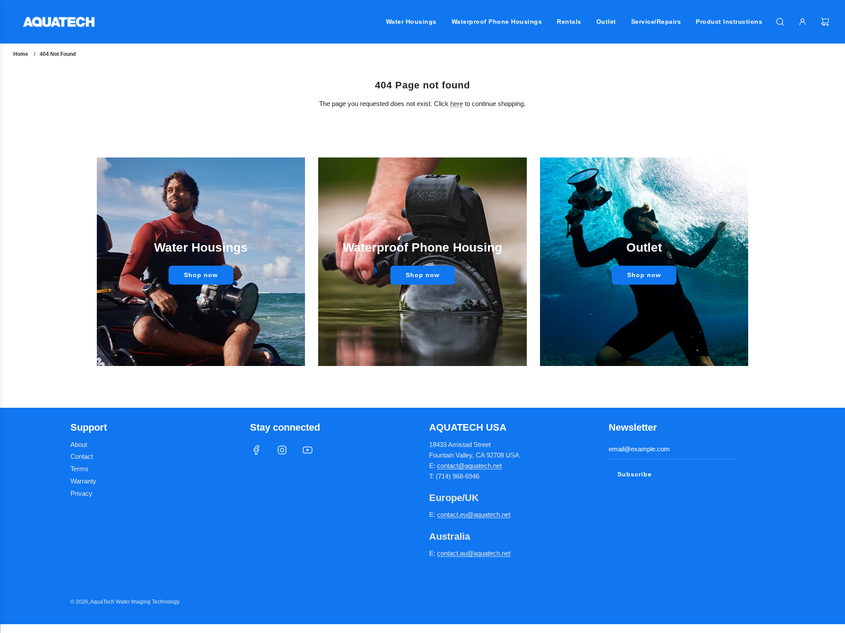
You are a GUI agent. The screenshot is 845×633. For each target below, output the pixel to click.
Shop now (201, 274)
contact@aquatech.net (469, 465)
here (456, 103)
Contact (81, 456)
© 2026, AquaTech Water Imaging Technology (125, 602)
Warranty (83, 481)
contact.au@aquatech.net (474, 553)
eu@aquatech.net (485, 514)
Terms (79, 468)
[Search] (780, 22)
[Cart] (826, 22)
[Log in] (802, 22)
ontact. (450, 514)
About (78, 444)
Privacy (81, 493)
